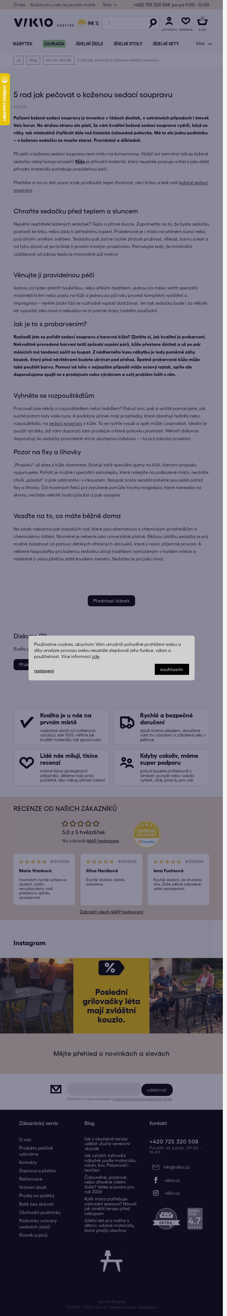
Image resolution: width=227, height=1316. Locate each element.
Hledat (152, 23)
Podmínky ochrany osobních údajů (38, 1223)
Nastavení (44, 670)
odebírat (157, 1089)
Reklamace (30, 1178)
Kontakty (28, 1162)
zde (95, 656)
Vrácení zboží (33, 1187)
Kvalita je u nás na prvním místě (62, 4)
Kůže (80, 161)
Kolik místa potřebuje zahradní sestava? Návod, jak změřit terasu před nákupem (110, 1206)
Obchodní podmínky (40, 1212)
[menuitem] (22, 43)
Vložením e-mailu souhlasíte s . (120, 1099)
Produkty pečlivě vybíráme (36, 1150)
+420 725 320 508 (152, 4)
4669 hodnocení (103, 840)
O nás (19, 4)
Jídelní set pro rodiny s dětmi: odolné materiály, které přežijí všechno (109, 1225)
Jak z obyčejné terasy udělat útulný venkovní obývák (107, 1144)
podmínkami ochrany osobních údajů (143, 1099)
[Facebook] (176, 1180)
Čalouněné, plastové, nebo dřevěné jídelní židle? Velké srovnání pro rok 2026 (109, 1184)
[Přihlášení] (169, 23)
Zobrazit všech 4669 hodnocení (111, 911)
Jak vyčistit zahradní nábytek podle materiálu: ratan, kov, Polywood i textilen (110, 1163)
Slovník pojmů (33, 1235)
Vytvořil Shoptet (111, 1301)
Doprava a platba (37, 1170)
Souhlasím (172, 669)
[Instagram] (176, 1193)
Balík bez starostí (36, 1204)
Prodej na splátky (36, 1195)
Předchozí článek (111, 600)
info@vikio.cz (176, 1166)
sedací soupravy (65, 423)
